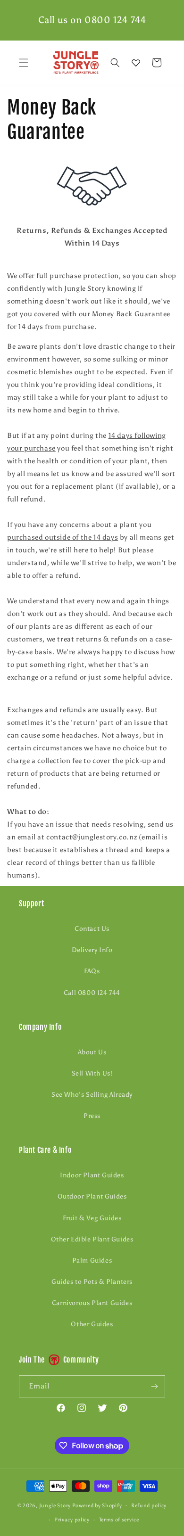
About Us (92, 1052)
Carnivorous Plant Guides (92, 1303)
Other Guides (92, 1324)
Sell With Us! (92, 1073)
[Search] (115, 62)
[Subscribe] (154, 1386)
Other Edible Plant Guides (92, 1239)
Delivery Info (92, 950)
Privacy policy (72, 1520)
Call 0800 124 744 (92, 993)
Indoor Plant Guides (92, 1175)
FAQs (92, 971)
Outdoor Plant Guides (92, 1196)
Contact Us (92, 929)
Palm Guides (92, 1261)
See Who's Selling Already (92, 1095)
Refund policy (149, 1506)
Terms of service (119, 1520)
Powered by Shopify (97, 1505)
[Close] (172, 62)
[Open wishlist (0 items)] (136, 62)
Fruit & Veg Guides (92, 1218)
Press (92, 1116)
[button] (23, 62)
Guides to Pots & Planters (92, 1282)
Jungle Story (55, 1505)
